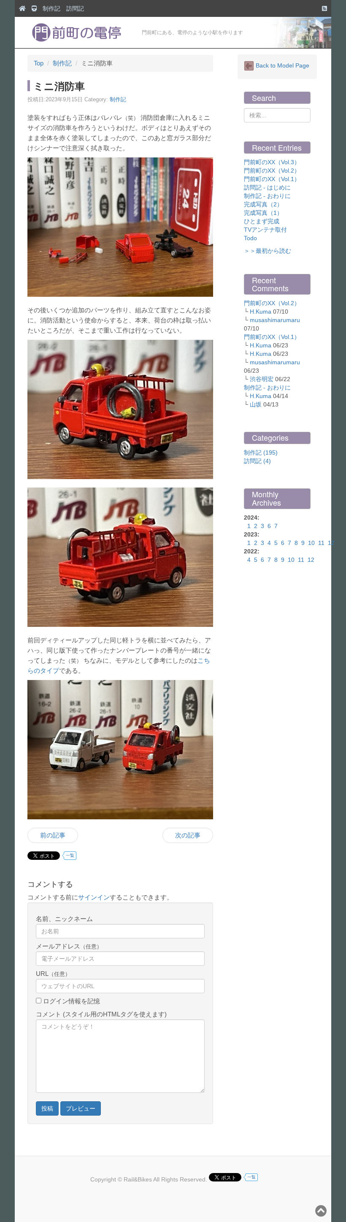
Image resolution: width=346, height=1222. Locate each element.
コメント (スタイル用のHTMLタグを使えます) (101, 1014)
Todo (250, 238)
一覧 (70, 855)
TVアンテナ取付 (265, 229)
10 (311, 542)
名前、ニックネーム (64, 918)
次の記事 (187, 835)
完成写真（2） (263, 204)
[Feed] (322, 8)
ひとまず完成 (261, 221)
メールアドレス (69, 946)
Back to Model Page (281, 65)
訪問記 (75, 8)
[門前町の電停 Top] (32, 8)
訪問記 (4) (257, 461)
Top (38, 63)
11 (321, 542)
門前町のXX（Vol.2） (272, 170)
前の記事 (52, 835)
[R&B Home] (20, 8)
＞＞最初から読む (267, 250)
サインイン (94, 897)
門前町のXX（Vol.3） (272, 162)
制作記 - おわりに (267, 195)
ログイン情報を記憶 (70, 1001)
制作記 (51, 8)
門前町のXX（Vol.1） (272, 179)
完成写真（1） (263, 212)
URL (53, 973)
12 (331, 542)
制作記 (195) (261, 452)
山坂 (256, 404)
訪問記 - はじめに (267, 187)
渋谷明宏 (261, 379)
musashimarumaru (275, 320)
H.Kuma (260, 311)
